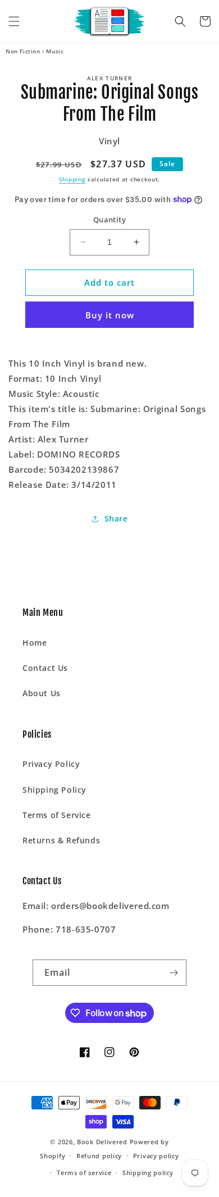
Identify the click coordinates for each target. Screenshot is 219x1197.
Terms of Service (56, 815)
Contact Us (45, 668)
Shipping (72, 179)
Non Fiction (23, 51)
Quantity (109, 219)
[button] (14, 21)
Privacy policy (156, 1156)
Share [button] (116, 518)
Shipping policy (148, 1172)
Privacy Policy (51, 764)
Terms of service (84, 1172)
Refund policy (99, 1156)
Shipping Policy (54, 789)
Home (34, 642)
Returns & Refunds (61, 840)
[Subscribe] (173, 973)
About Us (41, 693)
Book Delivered (102, 1141)
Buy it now (109, 315)
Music (54, 51)
